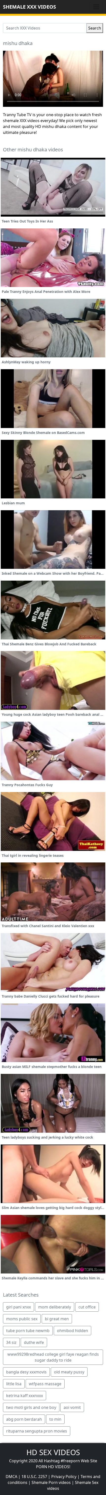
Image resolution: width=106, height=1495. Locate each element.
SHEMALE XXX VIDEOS (29, 6)
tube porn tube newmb (28, 1330)
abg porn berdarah (24, 1419)
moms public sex (21, 1318)
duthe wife (34, 1342)
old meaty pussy (69, 1372)
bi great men (57, 1318)
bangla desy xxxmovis (26, 1372)
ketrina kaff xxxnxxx (24, 1395)
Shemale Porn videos (51, 1482)
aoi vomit (72, 1407)
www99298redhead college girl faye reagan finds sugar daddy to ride (53, 1357)
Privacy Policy (63, 1476)
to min (55, 1419)
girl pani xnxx (18, 1307)
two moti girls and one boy (31, 1407)
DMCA (11, 1476)
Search (94, 28)
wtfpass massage (45, 1383)
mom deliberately (54, 1307)
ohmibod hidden (72, 1330)
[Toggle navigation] (96, 7)
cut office (87, 1307)
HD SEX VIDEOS (53, 1452)
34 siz (11, 1342)
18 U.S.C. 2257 (34, 1476)
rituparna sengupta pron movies (36, 1431)
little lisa (13, 1383)
